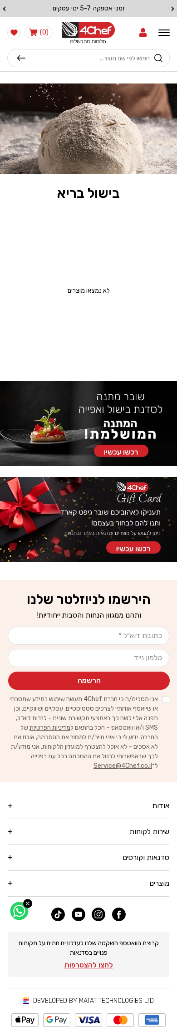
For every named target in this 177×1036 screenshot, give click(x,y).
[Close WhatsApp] (27, 903)
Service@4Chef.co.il (122, 765)
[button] (143, 32)
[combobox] (88, 58)
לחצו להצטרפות (88, 965)
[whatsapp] (19, 911)
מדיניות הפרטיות (50, 727)
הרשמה (89, 680)
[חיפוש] (21, 58)
